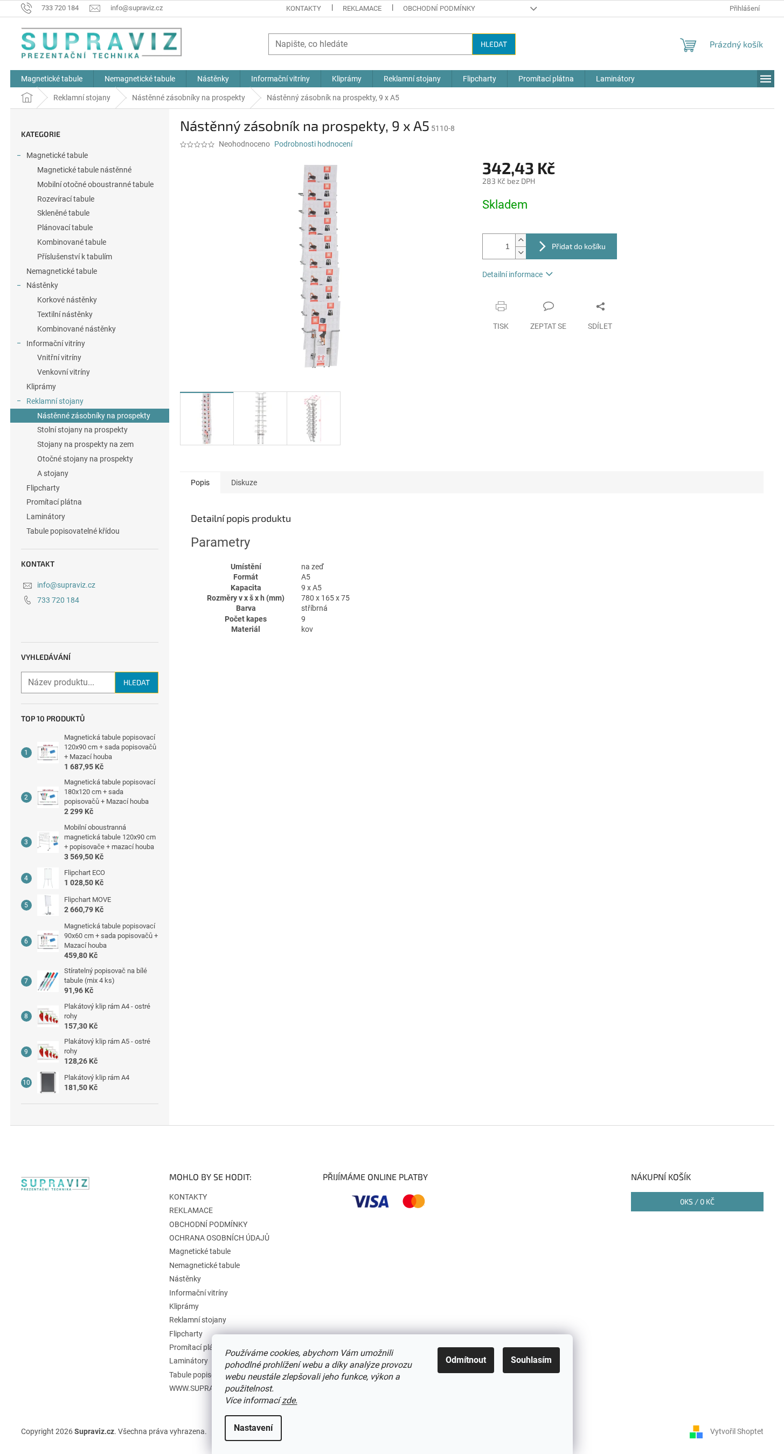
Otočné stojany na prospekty (85, 458)
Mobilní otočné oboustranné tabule (95, 184)
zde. (289, 1400)
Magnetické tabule (57, 155)
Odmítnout (466, 1360)
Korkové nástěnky (67, 299)
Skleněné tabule (63, 213)
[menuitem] (51, 78)
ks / (697, 1201)
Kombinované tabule (71, 242)
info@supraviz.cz (66, 585)
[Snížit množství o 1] (520, 252)
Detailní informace (512, 274)
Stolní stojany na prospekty (82, 429)
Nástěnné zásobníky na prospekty (93, 415)
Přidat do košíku (579, 246)
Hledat (494, 44)
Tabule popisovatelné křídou (73, 531)
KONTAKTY (303, 8)
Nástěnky (42, 285)
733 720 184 (58, 600)
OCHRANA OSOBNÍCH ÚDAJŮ (219, 1238)
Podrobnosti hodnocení (313, 144)
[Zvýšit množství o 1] (520, 240)
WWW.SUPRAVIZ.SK (202, 1388)
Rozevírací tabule (65, 199)
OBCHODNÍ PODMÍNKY (439, 8)
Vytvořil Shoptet (737, 1431)
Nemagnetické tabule (61, 271)
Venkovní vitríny (63, 372)
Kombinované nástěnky (76, 329)
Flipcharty (43, 488)
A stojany (52, 473)
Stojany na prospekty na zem (85, 444)
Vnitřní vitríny (59, 357)
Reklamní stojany (55, 401)
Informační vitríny (55, 343)
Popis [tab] (200, 482)
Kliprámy (41, 386)
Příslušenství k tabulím (74, 256)
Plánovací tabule (65, 227)
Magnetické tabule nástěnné (84, 170)
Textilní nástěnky (65, 314)
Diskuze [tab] (244, 482)
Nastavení (253, 1428)
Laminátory (45, 516)
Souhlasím (531, 1360)
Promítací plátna (54, 502)
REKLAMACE (362, 8)
